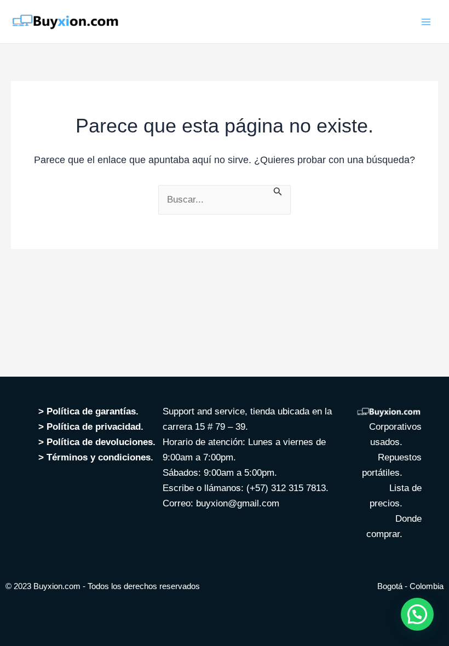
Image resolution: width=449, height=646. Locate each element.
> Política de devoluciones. (97, 442)
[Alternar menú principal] (426, 22)
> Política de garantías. (88, 411)
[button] (417, 614)
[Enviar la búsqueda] (278, 190)
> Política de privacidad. (92, 427)
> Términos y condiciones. (97, 457)
